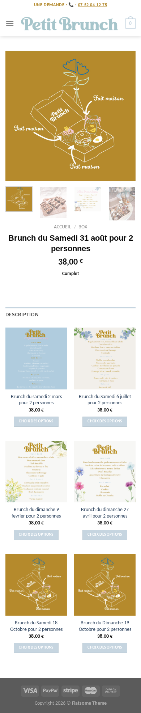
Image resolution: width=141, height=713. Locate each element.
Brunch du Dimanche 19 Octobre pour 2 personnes (105, 626)
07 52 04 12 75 (92, 5)
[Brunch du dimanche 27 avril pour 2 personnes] (105, 471)
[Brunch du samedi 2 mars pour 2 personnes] (36, 358)
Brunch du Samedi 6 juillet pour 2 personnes (105, 400)
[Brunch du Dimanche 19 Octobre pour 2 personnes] (105, 584)
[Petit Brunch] (70, 24)
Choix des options (36, 421)
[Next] (124, 116)
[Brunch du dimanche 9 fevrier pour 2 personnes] (36, 471)
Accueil (62, 227)
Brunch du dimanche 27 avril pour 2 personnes (105, 513)
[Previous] (17, 116)
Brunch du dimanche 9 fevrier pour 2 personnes (36, 513)
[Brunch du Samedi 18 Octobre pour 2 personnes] (36, 584)
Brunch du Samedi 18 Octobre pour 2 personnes (36, 626)
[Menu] (9, 23)
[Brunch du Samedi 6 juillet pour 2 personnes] (105, 358)
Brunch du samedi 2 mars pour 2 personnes (36, 400)
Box (82, 227)
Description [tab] (22, 314)
